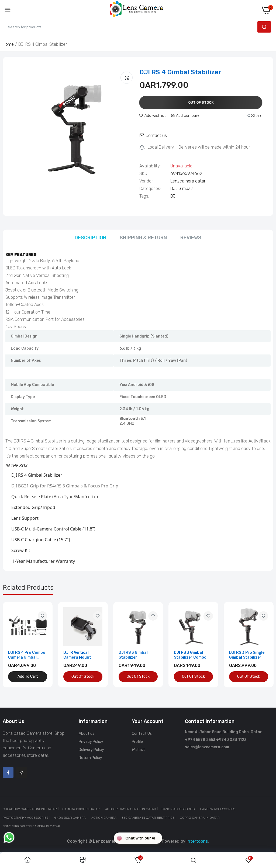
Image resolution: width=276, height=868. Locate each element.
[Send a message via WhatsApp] (9, 837)
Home (8, 44)
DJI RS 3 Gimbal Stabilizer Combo (190, 655)
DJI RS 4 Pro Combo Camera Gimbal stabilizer (26, 655)
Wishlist (138, 749)
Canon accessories (178, 809)
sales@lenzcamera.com (207, 747)
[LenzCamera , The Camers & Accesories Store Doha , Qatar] (136, 10)
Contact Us (142, 733)
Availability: (150, 166)
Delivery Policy (91, 749)
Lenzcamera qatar (187, 181)
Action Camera (103, 818)
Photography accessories (25, 818)
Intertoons (197, 841)
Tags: (144, 196)
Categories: (150, 188)
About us (86, 733)
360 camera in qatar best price (148, 818)
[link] (42, 616)
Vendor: (146, 181)
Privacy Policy (91, 741)
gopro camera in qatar (200, 818)
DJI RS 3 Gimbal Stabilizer (133, 655)
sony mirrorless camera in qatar (31, 826)
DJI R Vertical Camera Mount (77, 655)
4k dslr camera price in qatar (130, 809)
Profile (137, 741)
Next (260, 644)
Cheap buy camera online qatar (30, 809)
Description (90, 238)
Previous (16, 644)
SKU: (143, 173)
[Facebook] (8, 772)
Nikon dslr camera (70, 818)
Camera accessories (217, 809)
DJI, (174, 188)
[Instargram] (21, 772)
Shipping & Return (143, 238)
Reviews (190, 238)
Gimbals (186, 188)
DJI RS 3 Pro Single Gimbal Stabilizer (246, 655)
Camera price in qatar (81, 809)
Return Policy (90, 757)
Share (257, 115)
